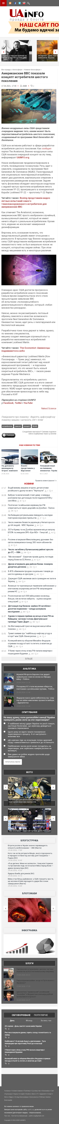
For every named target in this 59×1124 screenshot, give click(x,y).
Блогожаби (29, 893)
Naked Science (48, 408)
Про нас (7, 1116)
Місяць (29, 1020)
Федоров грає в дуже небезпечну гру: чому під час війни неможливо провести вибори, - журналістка (35, 700)
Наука (15, 1094)
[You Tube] (23, 3)
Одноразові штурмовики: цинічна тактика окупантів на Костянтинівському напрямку (35, 970)
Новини (29, 483)
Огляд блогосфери (21, 1097)
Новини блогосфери (32, 70)
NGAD (35, 426)
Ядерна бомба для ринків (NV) (21, 873)
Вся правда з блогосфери (11, 70)
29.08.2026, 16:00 (15, 886)
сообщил (46, 148)
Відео (11, 1097)
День (12, 1020)
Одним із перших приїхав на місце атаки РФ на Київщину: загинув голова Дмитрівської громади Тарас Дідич (31, 619)
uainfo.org (30, 1109)
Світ (52, 1091)
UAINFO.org (23, 157)
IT (37, 1094)
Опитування (29, 712)
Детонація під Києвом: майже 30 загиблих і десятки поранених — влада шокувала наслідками (29, 609)
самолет (18, 426)
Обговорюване (21, 1015)
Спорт (49, 1094)
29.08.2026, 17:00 (15, 850)
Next (56, 51)
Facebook (8, 403)
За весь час (46, 1020)
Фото (29, 772)
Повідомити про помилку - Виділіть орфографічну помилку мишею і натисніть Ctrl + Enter (28, 418)
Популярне (41, 1015)
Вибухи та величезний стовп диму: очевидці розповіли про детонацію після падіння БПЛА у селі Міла (30, 498)
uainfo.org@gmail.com (36, 1116)
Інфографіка (29, 930)
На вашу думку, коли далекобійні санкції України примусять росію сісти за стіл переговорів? (29, 718)
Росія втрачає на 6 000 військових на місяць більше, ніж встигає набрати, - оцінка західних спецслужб (29, 599)
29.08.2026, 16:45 (15, 860)
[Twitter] (19, 3)
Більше (29, 659)
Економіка (45, 1091)
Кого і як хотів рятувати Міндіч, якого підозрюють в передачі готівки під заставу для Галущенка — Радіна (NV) (30, 855)
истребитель (7, 426)
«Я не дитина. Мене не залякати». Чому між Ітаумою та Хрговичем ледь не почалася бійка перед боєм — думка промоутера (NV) (30, 865)
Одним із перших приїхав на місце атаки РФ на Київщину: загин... (15, 58)
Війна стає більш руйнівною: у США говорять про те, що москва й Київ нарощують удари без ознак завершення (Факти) (31, 881)
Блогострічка (29, 840)
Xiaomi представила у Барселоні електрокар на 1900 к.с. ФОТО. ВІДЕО (28, 472)
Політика (27, 1091)
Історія (21, 1094)
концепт (27, 426)
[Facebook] (14, 3)
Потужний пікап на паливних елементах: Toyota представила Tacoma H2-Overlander (48, 472)
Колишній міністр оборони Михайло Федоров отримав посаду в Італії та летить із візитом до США (30, 643)
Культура (8, 1094)
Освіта (27, 1094)
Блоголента (34, 1097)
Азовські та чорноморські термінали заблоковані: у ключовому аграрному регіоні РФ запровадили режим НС (32, 589)
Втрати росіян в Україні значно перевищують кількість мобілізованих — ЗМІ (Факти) (28, 846)
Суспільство (36, 1091)
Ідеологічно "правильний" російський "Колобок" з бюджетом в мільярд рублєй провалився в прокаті (34, 994)
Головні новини (17, 1091)
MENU (3, 3)
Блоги (29, 963)
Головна (7, 1091)
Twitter (18, 403)
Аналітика (29, 668)
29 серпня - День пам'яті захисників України (23, 1026)
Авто (33, 1094)
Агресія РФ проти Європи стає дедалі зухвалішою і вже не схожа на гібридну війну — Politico (33, 676)
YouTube (28, 403)
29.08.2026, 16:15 (15, 876)
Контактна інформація (19, 1116)
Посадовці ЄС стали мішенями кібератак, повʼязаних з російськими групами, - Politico (35, 687)
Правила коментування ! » (46, 481)
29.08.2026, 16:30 (15, 870)
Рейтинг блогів (44, 1097)
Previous (3, 51)
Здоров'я (43, 1094)
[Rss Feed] (9, 3)
